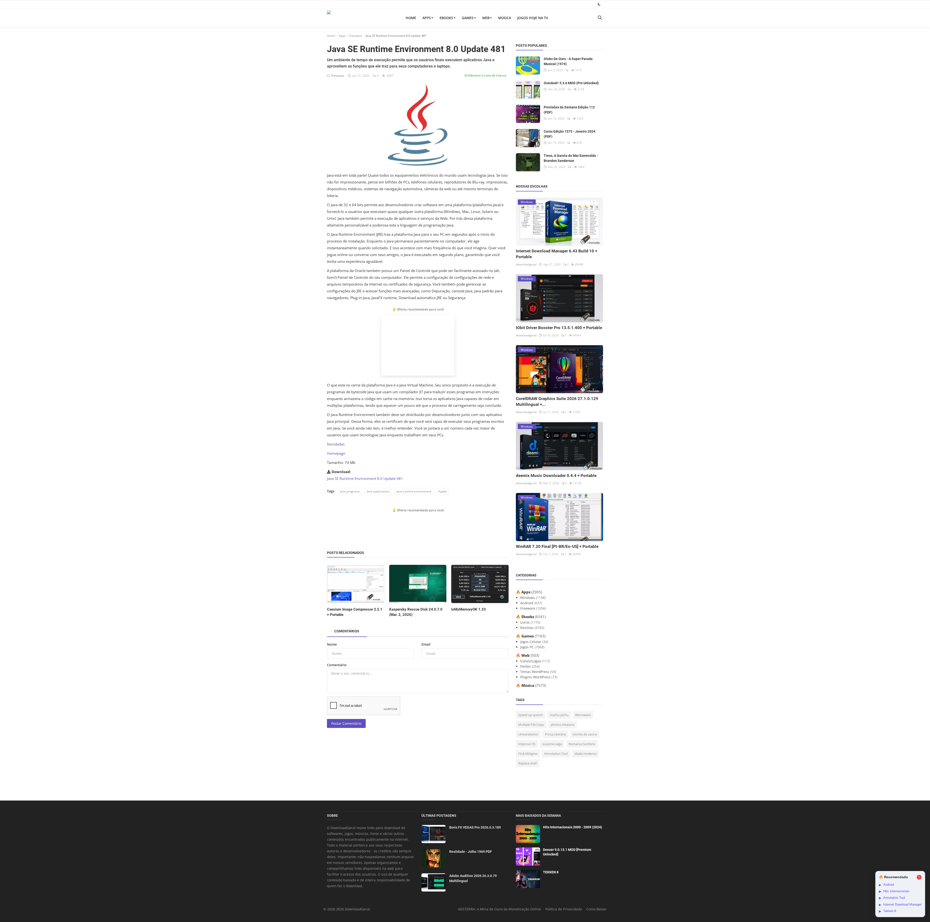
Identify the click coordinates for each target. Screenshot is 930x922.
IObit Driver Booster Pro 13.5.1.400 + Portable (559, 327)
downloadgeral (526, 264)
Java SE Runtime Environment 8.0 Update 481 (365, 478)
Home (411, 17)
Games (467, 17)
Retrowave (583, 715)
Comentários (346, 631)
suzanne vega (552, 744)
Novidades (336, 444)
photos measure (562, 724)
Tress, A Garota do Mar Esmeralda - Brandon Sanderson (571, 158)
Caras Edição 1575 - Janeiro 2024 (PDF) (569, 133)
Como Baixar (596, 909)
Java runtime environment (413, 491)
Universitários (528, 734)
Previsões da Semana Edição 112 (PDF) (569, 109)
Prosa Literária (555, 734)
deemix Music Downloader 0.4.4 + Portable (556, 475)
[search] (599, 18)
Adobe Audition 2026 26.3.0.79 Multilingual (473, 878)
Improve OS (526, 744)
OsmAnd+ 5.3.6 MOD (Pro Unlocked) (571, 83)
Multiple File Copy (531, 724)
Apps (426, 17)
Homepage (336, 453)
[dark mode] (599, 4)
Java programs (350, 491)
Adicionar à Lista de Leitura (486, 75)
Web (485, 17)
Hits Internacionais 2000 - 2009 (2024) (572, 827)
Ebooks (446, 17)
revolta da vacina (585, 734)
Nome (332, 644)
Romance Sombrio (582, 744)
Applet (442, 491)
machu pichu (559, 715)
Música (504, 17)
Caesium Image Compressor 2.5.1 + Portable (354, 612)
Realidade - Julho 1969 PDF (470, 852)
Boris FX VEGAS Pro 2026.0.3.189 (475, 827)
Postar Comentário (346, 723)
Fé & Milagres (527, 753)
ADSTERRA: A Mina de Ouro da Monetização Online (499, 909)
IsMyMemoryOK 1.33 (468, 609)
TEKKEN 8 (550, 872)
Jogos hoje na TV (532, 17)
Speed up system (530, 715)
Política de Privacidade (563, 909)
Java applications (378, 491)
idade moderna (585, 753)
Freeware (355, 36)
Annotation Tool (556, 753)
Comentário (337, 665)
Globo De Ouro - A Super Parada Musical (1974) (568, 61)
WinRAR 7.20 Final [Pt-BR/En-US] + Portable (557, 546)
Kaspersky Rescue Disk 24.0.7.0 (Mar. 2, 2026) (415, 612)
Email (425, 644)
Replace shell (527, 763)
